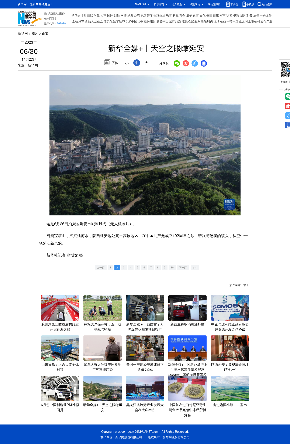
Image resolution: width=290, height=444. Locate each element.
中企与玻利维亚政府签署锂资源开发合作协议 (230, 327)
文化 (203, 15)
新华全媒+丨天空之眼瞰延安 (102, 407)
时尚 (210, 21)
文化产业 (266, 21)
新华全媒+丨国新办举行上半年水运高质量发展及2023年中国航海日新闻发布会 (187, 372)
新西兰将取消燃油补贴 (187, 324)
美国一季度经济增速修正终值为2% (145, 367)
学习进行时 (79, 15)
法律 (256, 15)
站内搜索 (267, 4)
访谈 (229, 15)
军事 (223, 15)
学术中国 (131, 21)
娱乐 (204, 21)
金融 (75, 21)
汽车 (81, 21)
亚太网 (243, 21)
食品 (88, 21)
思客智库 (147, 15)
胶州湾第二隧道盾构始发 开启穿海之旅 (60, 327)
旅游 (178, 21)
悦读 (217, 21)
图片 (243, 15)
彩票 (197, 21)
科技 (176, 15)
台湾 (137, 15)
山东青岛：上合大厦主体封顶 (60, 367)
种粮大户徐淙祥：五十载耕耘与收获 (102, 327)
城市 (172, 21)
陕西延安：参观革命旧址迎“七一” (230, 367)
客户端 (234, 4)
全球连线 (159, 15)
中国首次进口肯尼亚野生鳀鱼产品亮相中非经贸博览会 (187, 409)
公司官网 (50, 18)
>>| (195, 267)
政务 (249, 15)
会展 (191, 21)
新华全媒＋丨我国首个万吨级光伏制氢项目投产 (145, 327)
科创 (182, 15)
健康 (216, 15)
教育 (169, 15)
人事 (103, 15)
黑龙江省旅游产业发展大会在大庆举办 (145, 407)
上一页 (100, 267)
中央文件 (266, 15)
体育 (196, 15)
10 (172, 267)
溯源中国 (162, 21)
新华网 (23, 33)
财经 (117, 15)
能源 (185, 21)
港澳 (130, 15)
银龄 (153, 21)
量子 (189, 15)
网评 (124, 15)
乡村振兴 (144, 21)
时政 (97, 15)
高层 (90, 15)
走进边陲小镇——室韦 (230, 404)
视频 (236, 15)
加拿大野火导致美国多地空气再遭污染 (102, 367)
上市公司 (254, 21)
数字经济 (119, 21)
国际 (110, 15)
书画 (209, 15)
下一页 (183, 267)
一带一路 (232, 21)
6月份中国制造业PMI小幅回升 (60, 407)
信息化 (108, 21)
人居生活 (97, 21)
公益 (223, 21)
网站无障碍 (214, 4)
